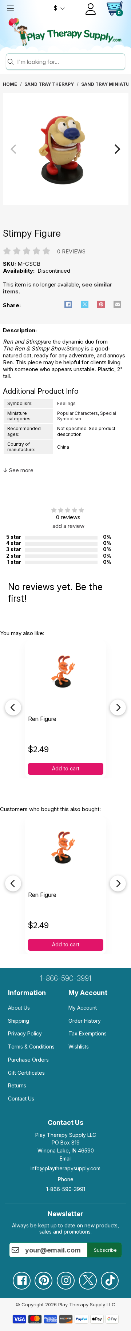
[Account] (91, 9)
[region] (65, 149)
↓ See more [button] (18, 470)
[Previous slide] (13, 707)
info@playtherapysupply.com (65, 1168)
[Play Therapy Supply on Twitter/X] (87, 1277)
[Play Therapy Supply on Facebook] (21, 1277)
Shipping (18, 1021)
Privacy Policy (25, 1033)
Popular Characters (77, 413)
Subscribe (105, 1250)
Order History (84, 1021)
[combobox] (70, 62)
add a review (68, 525)
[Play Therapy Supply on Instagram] (65, 1277)
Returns (17, 1085)
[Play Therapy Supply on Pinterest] (43, 1277)
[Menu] (10, 8)
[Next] (117, 149)
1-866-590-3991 (65, 978)
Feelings (66, 403)
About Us (19, 1008)
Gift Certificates (26, 1073)
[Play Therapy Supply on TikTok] (109, 1277)
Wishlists (78, 1046)
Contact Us (21, 1098)
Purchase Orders (28, 1060)
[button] (68, 304)
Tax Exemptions (87, 1033)
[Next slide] (118, 707)
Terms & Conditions (31, 1046)
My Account (82, 1008)
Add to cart (65, 768)
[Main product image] (65, 203)
